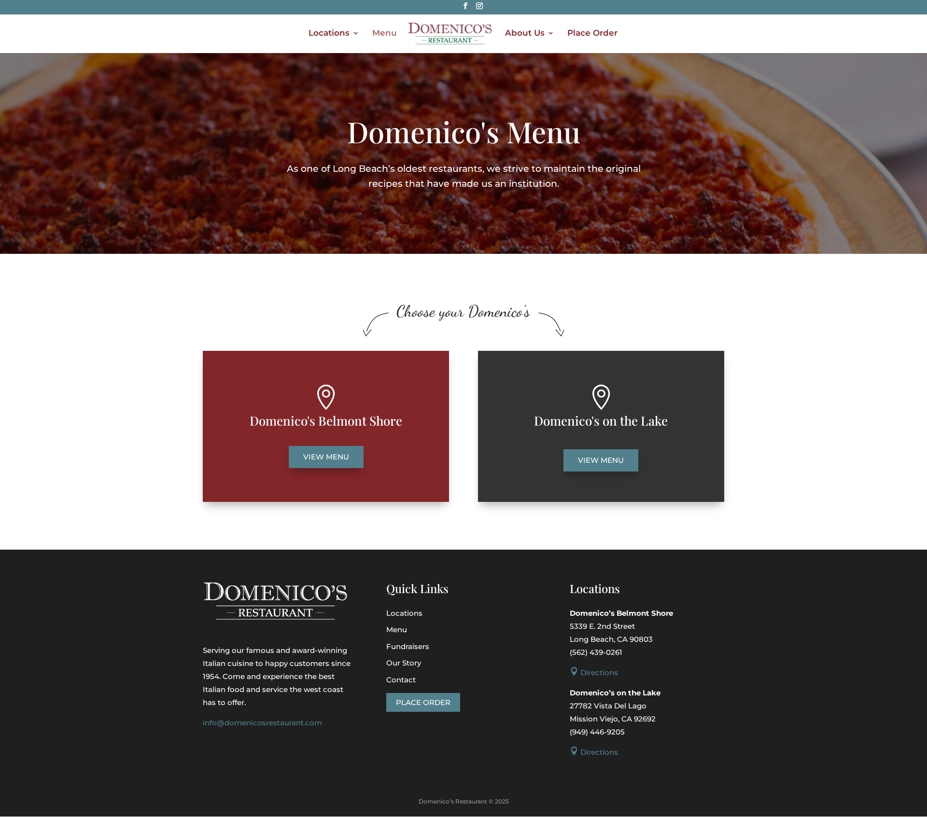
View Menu (326, 456)
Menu (384, 33)
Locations (329, 33)
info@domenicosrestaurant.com (262, 722)
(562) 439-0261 (596, 652)
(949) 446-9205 (597, 731)
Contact (401, 679)
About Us (525, 33)
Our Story (403, 662)
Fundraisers (407, 646)
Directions (594, 672)
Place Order (592, 33)
